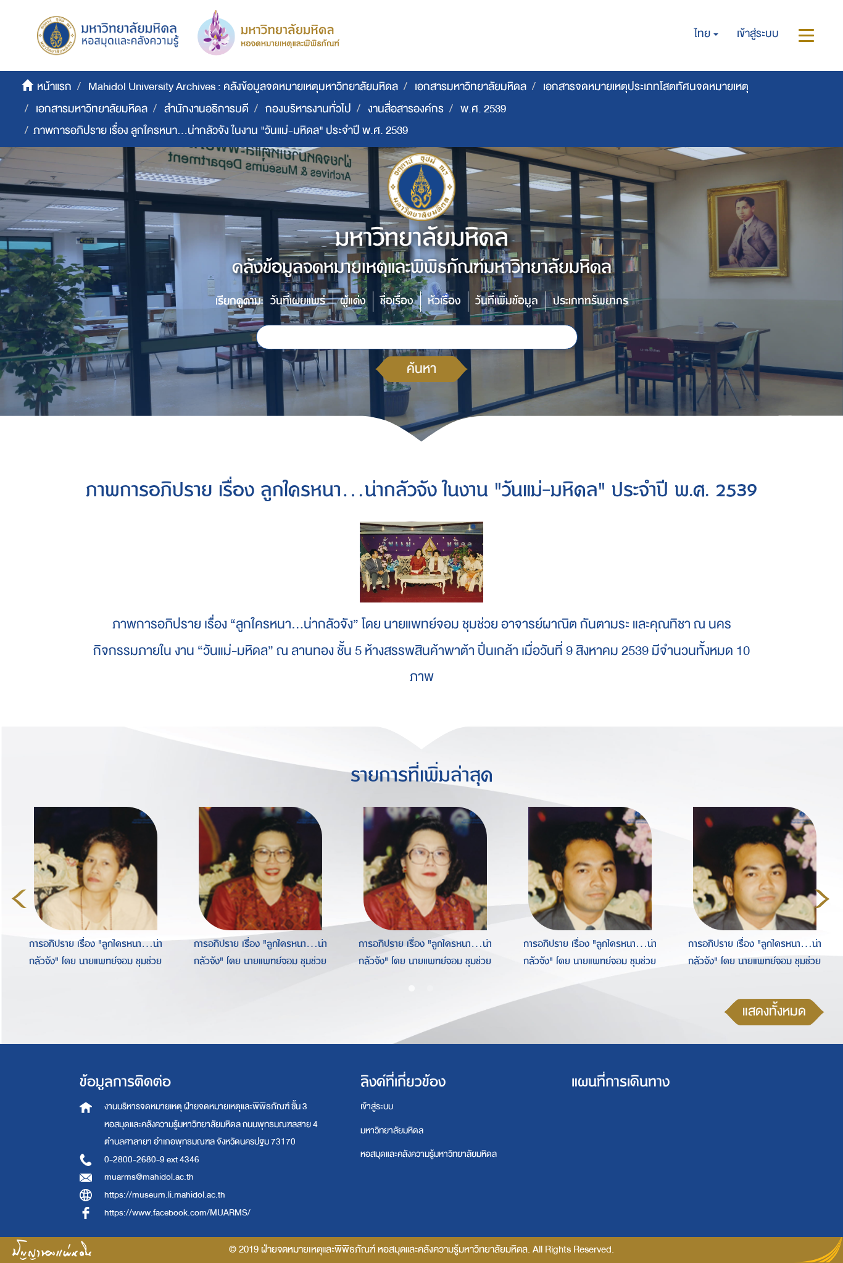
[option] (92, 897)
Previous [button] (19, 899)
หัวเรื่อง (444, 301)
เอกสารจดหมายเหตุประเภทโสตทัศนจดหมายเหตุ (646, 86)
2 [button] (430, 989)
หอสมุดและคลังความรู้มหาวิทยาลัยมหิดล (428, 1154)
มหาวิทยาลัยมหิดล (391, 1130)
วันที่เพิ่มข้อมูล (506, 301)
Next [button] (822, 899)
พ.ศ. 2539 (483, 109)
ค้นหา (421, 368)
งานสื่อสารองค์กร (406, 109)
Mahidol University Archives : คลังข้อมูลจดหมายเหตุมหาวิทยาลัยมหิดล (243, 86)
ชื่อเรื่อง (396, 301)
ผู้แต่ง (352, 301)
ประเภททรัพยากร (590, 301)
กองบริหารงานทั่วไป (308, 109)
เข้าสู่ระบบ (376, 1106)
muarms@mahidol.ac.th (149, 1177)
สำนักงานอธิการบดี (206, 109)
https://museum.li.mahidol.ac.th (164, 1195)
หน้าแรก (54, 86)
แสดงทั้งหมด (774, 1011)
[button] (706, 34)
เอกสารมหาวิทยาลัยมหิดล (470, 86)
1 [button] (411, 989)
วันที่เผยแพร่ (297, 301)
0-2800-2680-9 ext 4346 (151, 1159)
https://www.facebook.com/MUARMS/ (177, 1212)
